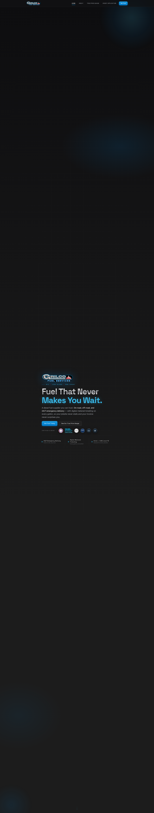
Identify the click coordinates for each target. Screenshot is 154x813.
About (81, 3)
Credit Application (109, 3)
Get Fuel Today (49, 423)
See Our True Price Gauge (70, 423)
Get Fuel (123, 3)
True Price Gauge (93, 3)
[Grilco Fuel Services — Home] (33, 3)
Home (73, 3)
